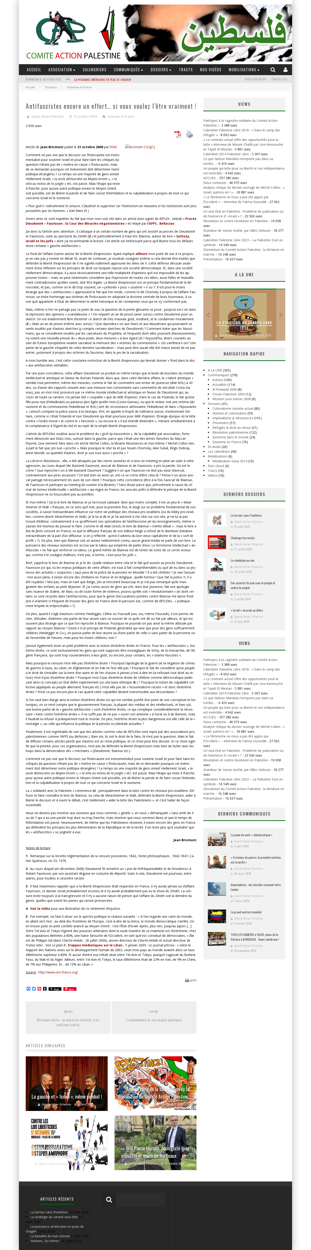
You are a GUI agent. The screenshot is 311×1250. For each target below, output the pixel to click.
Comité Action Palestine (47, 116)
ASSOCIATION (60, 69)
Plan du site (280, 79)
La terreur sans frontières (246, 515)
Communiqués (127, 69)
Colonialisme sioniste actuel (232, 408)
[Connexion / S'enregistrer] (286, 69)
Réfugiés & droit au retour (231, 427)
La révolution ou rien (242, 560)
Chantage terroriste (243, 537)
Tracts (186, 69)
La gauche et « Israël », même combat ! (67, 1096)
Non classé (216, 466)
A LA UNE (215, 370)
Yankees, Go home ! (45, 1241)
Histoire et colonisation (229, 413)
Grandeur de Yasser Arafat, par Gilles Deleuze (236, 230)
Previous (207, 315)
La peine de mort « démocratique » (252, 834)
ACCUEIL (34, 69)
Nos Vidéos (211, 69)
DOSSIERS (159, 69)
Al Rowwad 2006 (224, 389)
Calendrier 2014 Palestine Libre (226, 154)
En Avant (214, 447)
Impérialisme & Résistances (232, 418)
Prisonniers (220, 423)
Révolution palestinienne (230, 432)
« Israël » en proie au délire (247, 610)
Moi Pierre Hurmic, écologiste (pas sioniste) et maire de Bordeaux (155, 1151)
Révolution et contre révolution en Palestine (235, 221)
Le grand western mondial (246, 912)
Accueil (30, 87)
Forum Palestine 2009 (228, 394)
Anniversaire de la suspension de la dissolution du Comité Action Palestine (153, 1092)
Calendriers (95, 69)
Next (280, 315)
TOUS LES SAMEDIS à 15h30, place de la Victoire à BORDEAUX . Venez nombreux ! (255, 937)
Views (244, 643)
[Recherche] (273, 69)
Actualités (219, 384)
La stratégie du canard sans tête (244, 325)
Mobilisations (242, 69)
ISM (114, 147)
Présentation (212, 259)
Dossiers (214, 403)
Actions (217, 380)
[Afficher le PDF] (178, 136)
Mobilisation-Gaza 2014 (229, 461)
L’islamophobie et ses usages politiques (154, 1019)
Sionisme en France (121, 116)
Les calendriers (219, 451)
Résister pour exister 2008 (231, 399)
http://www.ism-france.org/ (58, 972)
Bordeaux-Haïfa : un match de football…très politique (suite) (68, 1022)
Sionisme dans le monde (230, 437)
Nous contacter (255, 79)
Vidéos (213, 475)
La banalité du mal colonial (92, 79)
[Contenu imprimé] (189, 136)
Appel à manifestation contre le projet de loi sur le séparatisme (69, 1151)
